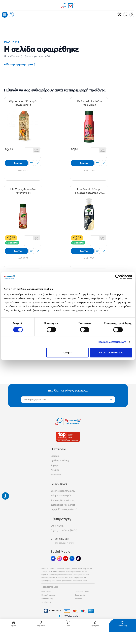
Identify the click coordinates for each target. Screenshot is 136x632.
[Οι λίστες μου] (31, 163)
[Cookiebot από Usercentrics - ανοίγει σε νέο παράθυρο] (117, 276)
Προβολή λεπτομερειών (112, 341)
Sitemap (78, 599)
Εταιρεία (55, 455)
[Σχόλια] (38, 163)
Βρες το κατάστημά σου (63, 490)
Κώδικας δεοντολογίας (63, 500)
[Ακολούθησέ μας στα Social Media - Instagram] (59, 558)
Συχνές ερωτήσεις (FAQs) (64, 530)
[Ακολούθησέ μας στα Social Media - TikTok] (78, 558)
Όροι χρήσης (46, 591)
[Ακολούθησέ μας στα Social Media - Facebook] (53, 558)
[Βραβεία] (68, 437)
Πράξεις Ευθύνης (60, 460)
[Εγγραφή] (111, 400)
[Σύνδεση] (119, 14)
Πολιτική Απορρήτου (49, 595)
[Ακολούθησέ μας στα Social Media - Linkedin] (71, 558)
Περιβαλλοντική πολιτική (64, 509)
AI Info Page (46, 602)
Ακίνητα (55, 469)
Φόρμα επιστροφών (61, 495)
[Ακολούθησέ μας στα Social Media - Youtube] (65, 558)
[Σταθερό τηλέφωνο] (125, 14)
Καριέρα (55, 465)
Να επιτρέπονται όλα (111, 352)
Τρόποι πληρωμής (82, 591)
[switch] (51, 329)
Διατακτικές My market (63, 504)
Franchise (56, 474)
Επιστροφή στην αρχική (19, 64)
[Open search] (11, 14)
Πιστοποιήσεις (47, 599)
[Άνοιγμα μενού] (5, 15)
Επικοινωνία (57, 525)
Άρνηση (67, 352)
